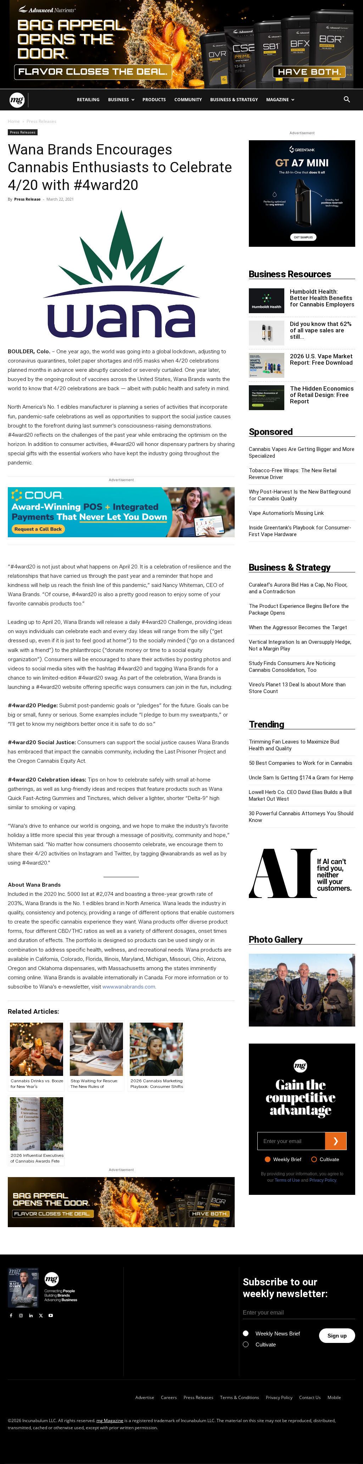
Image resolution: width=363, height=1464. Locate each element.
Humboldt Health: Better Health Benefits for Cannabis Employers (322, 298)
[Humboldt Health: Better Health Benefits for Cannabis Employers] (266, 300)
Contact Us (310, 1397)
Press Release (27, 199)
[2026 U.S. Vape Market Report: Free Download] (266, 365)
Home (14, 121)
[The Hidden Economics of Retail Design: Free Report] (266, 397)
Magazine (277, 100)
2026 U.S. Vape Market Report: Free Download (321, 359)
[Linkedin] (31, 1316)
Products (154, 100)
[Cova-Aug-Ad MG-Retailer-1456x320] (121, 512)
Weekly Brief (287, 1159)
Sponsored (271, 431)
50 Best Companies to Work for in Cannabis (300, 763)
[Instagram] (21, 1316)
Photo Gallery (275, 939)
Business (118, 100)
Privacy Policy (322, 1180)
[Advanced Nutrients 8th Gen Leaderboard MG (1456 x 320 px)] (121, 1202)
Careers (169, 1397)
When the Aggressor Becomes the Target (298, 627)
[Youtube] (51, 1316)
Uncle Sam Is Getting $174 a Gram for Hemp (301, 777)
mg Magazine (109, 1420)
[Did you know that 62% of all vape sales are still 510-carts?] (266, 333)
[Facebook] (11, 1316)
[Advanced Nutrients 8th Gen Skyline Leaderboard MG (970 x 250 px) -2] (181, 44)
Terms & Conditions (239, 1397)
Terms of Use (287, 1180)
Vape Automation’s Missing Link (286, 513)
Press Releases (22, 132)
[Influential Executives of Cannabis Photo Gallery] (302, 990)
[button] (346, 100)
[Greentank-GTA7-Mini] (302, 244)
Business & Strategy (234, 100)
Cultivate (329, 1159)
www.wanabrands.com (128, 987)
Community (188, 100)
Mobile (334, 1397)
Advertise (144, 1397)
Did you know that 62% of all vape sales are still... (321, 330)
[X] (41, 1316)
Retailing (88, 100)
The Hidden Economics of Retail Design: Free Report (322, 395)
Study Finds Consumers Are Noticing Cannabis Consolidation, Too (292, 666)
